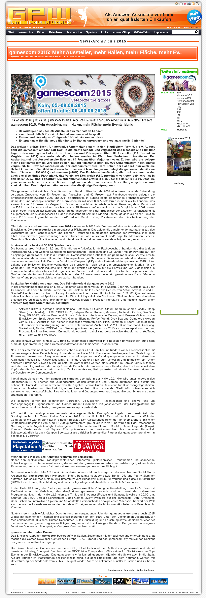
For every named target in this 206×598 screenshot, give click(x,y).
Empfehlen (129, 570)
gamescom (30, 149)
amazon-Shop (121, 32)
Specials (91, 32)
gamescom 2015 (23, 124)
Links (104, 32)
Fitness (96, 586)
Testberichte (74, 32)
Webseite (182, 129)
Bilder (41, 32)
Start (11, 32)
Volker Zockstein (145, 570)
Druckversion (115, 570)
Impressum (161, 32)
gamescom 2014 (60, 226)
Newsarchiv (26, 32)
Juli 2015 (116, 41)
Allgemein (14, 57)
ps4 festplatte (83, 586)
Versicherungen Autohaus (116, 586)
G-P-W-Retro (141, 32)
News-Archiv (93, 41)
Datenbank (55, 32)
